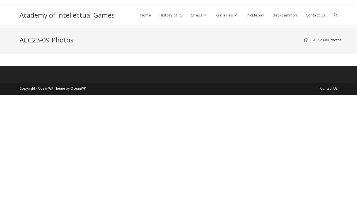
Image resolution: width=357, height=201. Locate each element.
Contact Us (328, 88)
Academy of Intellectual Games (67, 15)
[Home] (306, 39)
